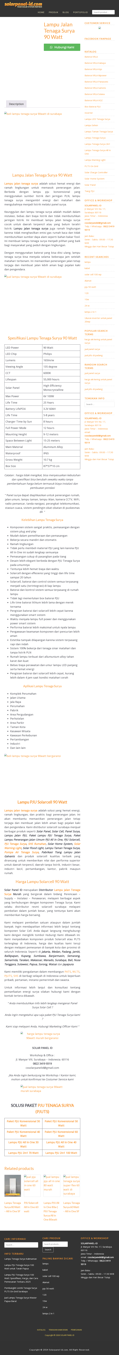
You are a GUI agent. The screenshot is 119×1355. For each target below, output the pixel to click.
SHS (15, 976)
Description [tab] (16, 104)
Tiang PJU (89, 191)
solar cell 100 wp (93, 274)
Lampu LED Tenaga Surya (97, 119)
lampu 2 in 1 (91, 311)
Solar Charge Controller (96, 172)
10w (87, 299)
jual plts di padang (94, 355)
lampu (88, 261)
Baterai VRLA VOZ (94, 100)
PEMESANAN (76, 1329)
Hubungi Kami (64, 47)
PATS (68, 971)
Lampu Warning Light (95, 159)
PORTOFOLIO (80, 12)
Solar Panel (90, 184)
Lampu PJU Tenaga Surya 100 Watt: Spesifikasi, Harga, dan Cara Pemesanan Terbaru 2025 (21, 1278)
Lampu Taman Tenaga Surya (99, 131)
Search (48, 1249)
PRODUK (53, 12)
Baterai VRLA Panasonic (96, 81)
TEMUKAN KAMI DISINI (58, 1329)
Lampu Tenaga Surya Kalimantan (20, 1258)
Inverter (89, 112)
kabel (87, 268)
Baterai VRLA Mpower (96, 75)
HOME (41, 12)
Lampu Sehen (91, 125)
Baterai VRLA (91, 56)
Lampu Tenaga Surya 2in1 (97, 143)
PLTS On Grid (91, 166)
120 (87, 293)
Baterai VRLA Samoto (95, 87)
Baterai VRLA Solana (95, 94)
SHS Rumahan (37, 843)
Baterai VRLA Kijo (93, 69)
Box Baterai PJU (93, 106)
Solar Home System (94, 178)
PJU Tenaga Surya (15, 843)
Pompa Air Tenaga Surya (21, 852)
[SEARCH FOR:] (103, 12)
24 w (87, 305)
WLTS (76, 971)
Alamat (88, 280)
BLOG (66, 12)
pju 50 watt (90, 286)
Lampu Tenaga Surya (95, 137)
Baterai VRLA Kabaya (95, 62)
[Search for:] (100, 404)
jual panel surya (92, 349)
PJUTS (8, 976)
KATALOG (41, 1329)
